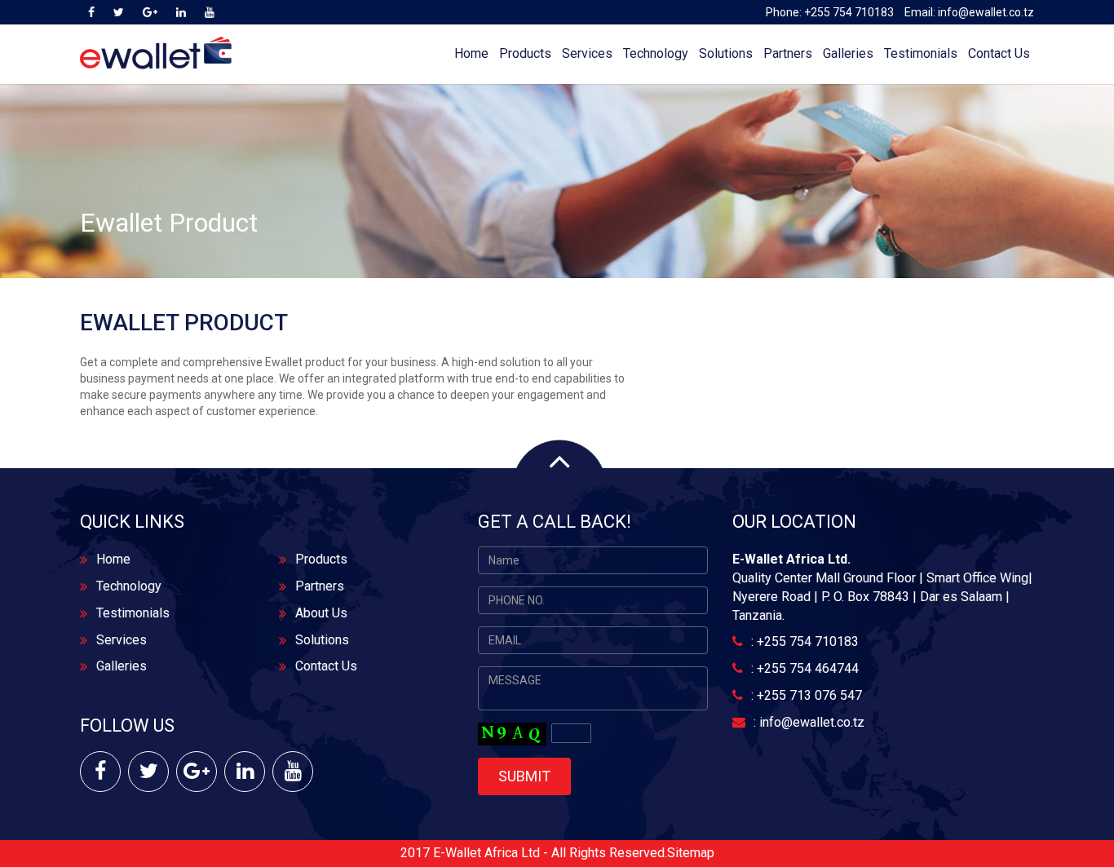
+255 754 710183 (849, 12)
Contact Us (999, 53)
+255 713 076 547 (809, 695)
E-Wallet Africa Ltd (486, 852)
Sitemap (690, 852)
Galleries (848, 53)
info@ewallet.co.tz (986, 12)
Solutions (726, 53)
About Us (321, 613)
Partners (787, 53)
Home (471, 53)
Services (587, 53)
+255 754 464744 (808, 668)
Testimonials (920, 53)
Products (525, 53)
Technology (655, 53)
